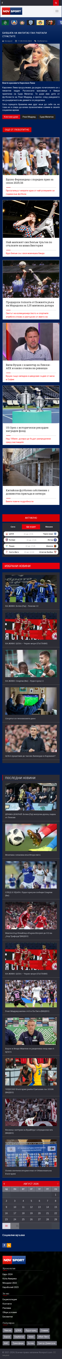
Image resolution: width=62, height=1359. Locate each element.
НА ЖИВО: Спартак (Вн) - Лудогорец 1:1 (24, 681)
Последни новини (20, 778)
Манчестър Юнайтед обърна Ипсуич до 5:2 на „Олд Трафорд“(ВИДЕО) (28, 934)
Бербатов (19, 1337)
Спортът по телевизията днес (20, 718)
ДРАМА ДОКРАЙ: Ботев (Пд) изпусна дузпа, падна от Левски (30, 816)
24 (15, 1219)
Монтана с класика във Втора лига (22, 855)
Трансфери (18, 1343)
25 (23, 1219)
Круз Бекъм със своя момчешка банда (25, 253)
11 (23, 1207)
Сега (13, 527)
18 (23, 1213)
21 (47, 1213)
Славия (44, 1330)
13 (39, 1207)
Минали (49, 527)
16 (6, 1213)
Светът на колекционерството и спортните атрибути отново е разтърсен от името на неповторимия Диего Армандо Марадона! (27, 316)
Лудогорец (31, 1330)
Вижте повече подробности (19, 501)
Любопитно (42, 41)
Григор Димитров (46, 1343)
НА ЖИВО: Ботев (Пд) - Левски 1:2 (21, 606)
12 (31, 1207)
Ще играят (31, 527)
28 (47, 1219)
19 (31, 1213)
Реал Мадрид (29, 117)
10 (15, 1207)
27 (39, 1219)
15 (55, 1207)
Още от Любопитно (17, 129)
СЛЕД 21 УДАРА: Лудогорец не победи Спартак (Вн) (28, 894)
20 (39, 1213)
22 (55, 1213)
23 (6, 1219)
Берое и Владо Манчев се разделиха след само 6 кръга (29, 1050)
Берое (7, 1337)
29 (55, 1219)
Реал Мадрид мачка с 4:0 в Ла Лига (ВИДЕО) (27, 1011)
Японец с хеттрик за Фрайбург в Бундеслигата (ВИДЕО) (29, 1131)
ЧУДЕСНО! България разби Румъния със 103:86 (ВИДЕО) (29, 1091)
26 (31, 1219)
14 (47, 1207)
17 (15, 1213)
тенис (31, 1337)
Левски (7, 1330)
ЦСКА (18, 1330)
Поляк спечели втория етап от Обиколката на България (28, 1172)
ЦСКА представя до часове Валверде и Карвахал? (30, 756)
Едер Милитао (47, 117)
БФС (6, 1343)
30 (6, 1226)
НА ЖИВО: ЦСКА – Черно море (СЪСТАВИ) (26, 643)
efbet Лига (43, 1337)
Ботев (31, 1343)
